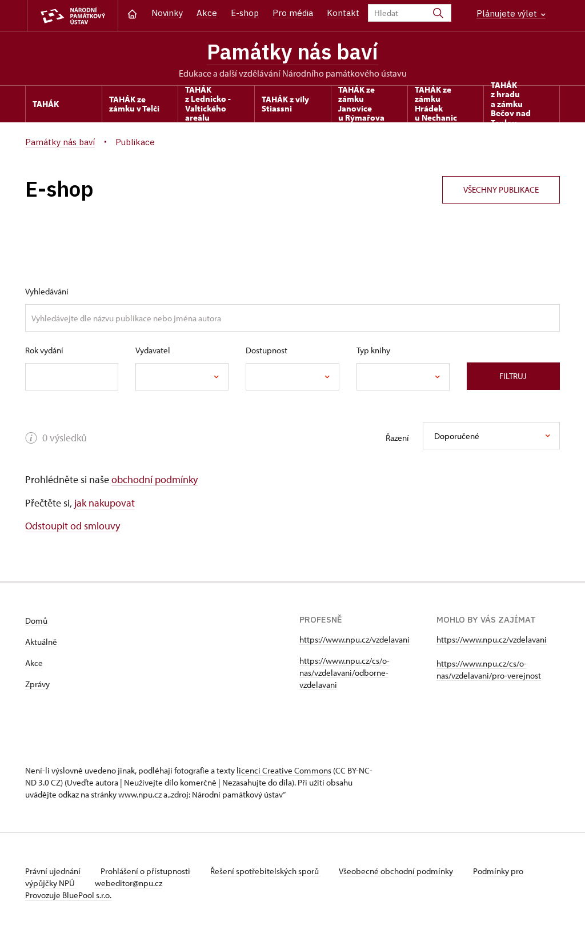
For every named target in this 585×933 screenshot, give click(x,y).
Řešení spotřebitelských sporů (265, 871)
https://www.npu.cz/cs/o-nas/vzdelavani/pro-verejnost (488, 669)
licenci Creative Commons (284, 770)
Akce (207, 12)
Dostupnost (266, 350)
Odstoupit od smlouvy (72, 525)
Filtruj (513, 375)
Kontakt (343, 12)
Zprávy (37, 684)
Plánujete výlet (507, 13)
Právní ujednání (53, 871)
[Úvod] (132, 12)
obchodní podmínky (154, 479)
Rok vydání (44, 350)
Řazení (397, 437)
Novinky (167, 12)
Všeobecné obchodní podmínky (397, 871)
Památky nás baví (292, 51)
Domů (36, 620)
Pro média (293, 12)
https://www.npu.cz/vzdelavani (354, 639)
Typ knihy (373, 350)
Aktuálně (41, 641)
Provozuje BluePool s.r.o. (68, 895)
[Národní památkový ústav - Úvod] (72, 15)
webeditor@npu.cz (128, 883)
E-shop (245, 12)
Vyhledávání (47, 291)
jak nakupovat (104, 502)
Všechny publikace (501, 189)
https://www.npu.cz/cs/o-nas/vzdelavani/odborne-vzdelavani (344, 672)
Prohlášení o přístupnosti (146, 871)
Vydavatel (152, 350)
